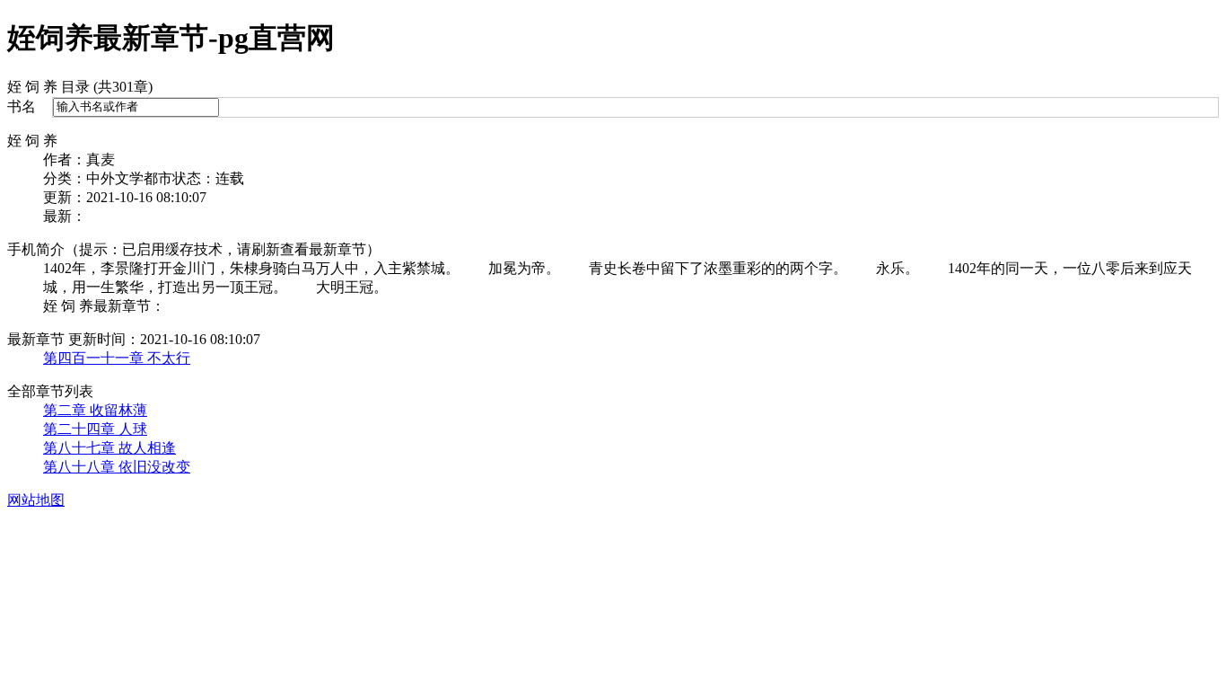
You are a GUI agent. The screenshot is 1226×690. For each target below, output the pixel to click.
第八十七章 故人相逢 (109, 448)
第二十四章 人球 (95, 429)
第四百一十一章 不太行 (116, 358)
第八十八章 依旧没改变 (116, 466)
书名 (21, 106)
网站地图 (36, 500)
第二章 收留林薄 (95, 410)
